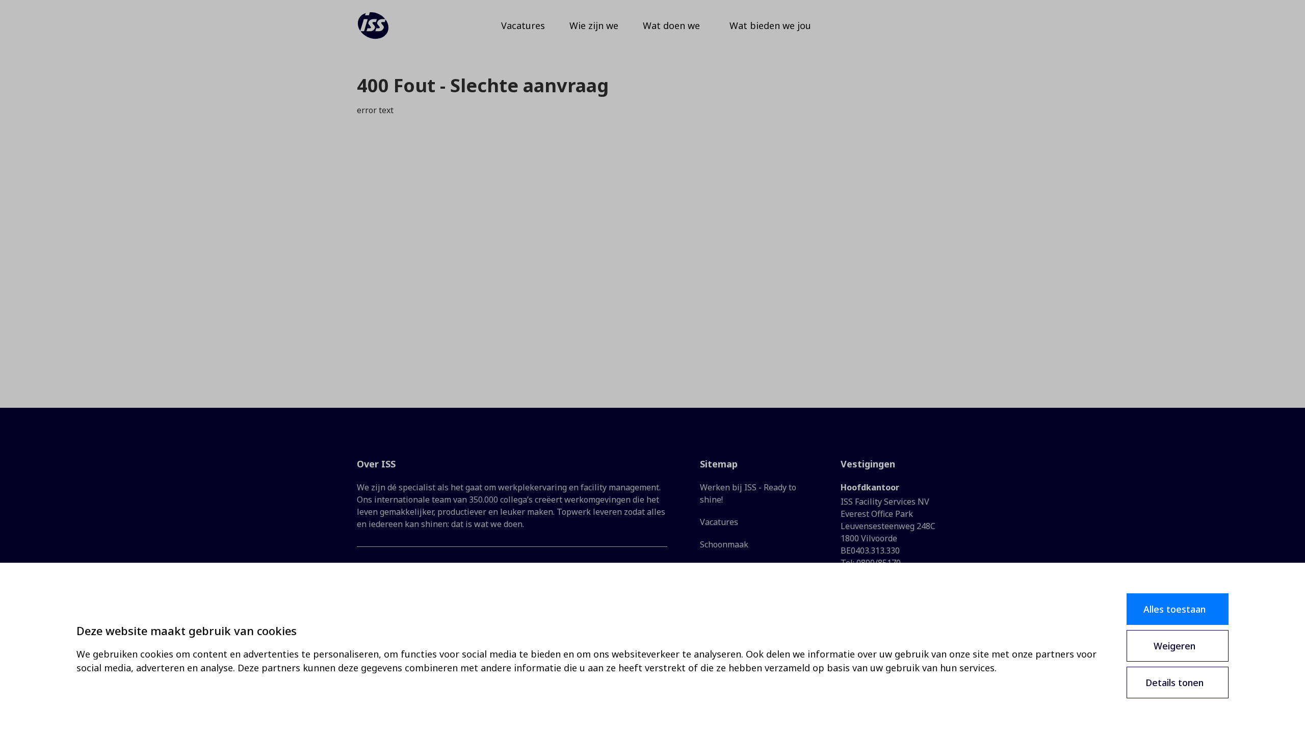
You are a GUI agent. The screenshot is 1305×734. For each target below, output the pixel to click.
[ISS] (373, 25)
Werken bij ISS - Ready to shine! (748, 493)
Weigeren (1174, 646)
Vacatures (719, 522)
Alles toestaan (1174, 609)
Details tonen (1174, 682)
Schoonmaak (724, 544)
